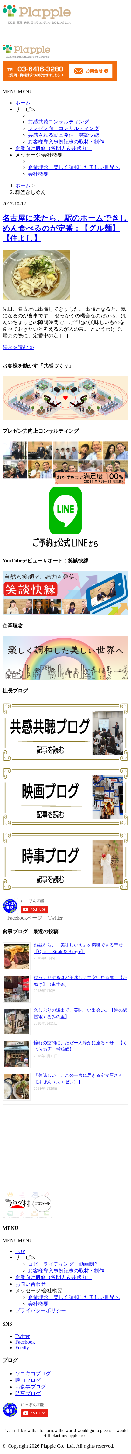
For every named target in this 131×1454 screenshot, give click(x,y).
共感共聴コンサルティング (58, 121)
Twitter (55, 917)
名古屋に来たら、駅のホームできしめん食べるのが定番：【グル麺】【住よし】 (65, 228)
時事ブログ (28, 1393)
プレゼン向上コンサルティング (63, 128)
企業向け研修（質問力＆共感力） (53, 148)
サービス (25, 109)
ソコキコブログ (33, 1373)
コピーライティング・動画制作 (63, 1264)
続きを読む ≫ (18, 347)
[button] (18, 91)
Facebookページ (24, 917)
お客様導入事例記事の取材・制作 (66, 141)
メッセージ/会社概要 (38, 155)
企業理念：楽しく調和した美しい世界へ (74, 167)
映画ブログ (28, 1380)
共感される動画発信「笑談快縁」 (66, 135)
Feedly (22, 1347)
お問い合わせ (30, 1284)
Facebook (25, 1342)
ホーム (23, 102)
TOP (20, 1251)
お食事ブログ (30, 1386)
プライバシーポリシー (40, 1310)
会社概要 (38, 174)
